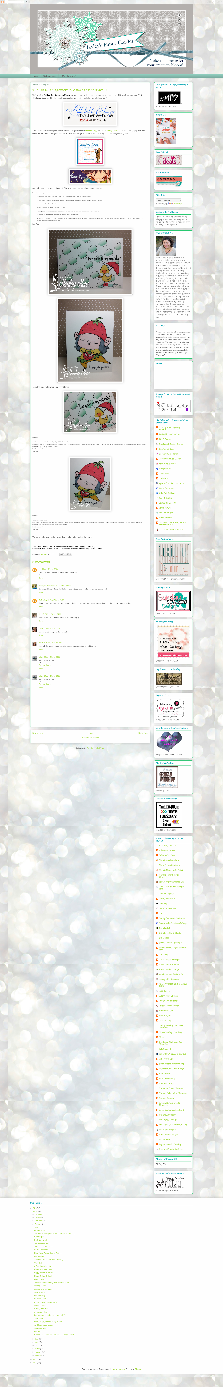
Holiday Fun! (39, 1256)
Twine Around (165, 517)
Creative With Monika (168, 454)
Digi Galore (164, 938)
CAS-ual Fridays (166, 893)
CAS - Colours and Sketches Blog (171, 887)
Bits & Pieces (164, 439)
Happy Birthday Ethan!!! (43, 1269)
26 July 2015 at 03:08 (53, 643)
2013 (35, 1363)
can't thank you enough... (43, 1325)
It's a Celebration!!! (41, 1250)
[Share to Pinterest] (70, 554)
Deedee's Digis (91, 131)
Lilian (41, 657)
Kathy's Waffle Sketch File (170, 1001)
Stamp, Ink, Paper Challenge (171, 1088)
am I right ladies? (40, 1305)
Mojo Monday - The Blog (170, 1032)
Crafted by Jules (166, 449)
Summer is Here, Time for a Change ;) (48, 1260)
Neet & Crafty (165, 498)
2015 (35, 1211)
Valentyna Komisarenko (48, 586)
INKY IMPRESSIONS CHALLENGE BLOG (173, 985)
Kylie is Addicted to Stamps (171, 483)
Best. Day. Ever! (40, 1240)
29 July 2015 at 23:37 (52, 657)
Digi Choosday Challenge (170, 933)
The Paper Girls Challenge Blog (173, 1124)
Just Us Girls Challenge (169, 996)
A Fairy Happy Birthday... (43, 1266)
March (37, 1349)
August (38, 1224)
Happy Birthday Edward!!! (43, 1273)
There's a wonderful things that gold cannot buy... (52, 1283)
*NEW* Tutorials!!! (68, 76)
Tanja (41, 628)
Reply (41, 578)
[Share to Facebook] (68, 554)
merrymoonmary (119, 1369)
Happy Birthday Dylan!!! (43, 1276)
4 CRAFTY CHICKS (167, 845)
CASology (163, 903)
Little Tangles (164, 1015)
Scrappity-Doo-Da (167, 503)
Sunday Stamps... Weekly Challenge (169, 1104)
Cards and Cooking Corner (171, 444)
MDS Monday (165, 1020)
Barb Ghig (43, 600)
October (38, 1217)
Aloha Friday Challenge (169, 865)
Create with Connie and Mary (172, 923)
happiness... (38, 1332)
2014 (35, 1359)
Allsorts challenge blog (169, 860)
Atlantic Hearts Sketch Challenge (169, 876)
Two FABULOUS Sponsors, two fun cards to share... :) (54, 1233)
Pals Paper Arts (166, 1049)
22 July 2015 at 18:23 (55, 600)
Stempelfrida (164, 508)
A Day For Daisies (167, 850)
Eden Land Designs (167, 463)
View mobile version (90, 738)
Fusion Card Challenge (169, 969)
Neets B (42, 643)
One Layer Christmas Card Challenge (171, 1043)
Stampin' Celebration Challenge (172, 1093)
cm (40, 569)
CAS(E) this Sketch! (167, 898)
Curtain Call (164, 928)
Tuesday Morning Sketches (171, 1149)
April (37, 1345)
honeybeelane (165, 468)
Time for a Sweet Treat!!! (43, 1247)
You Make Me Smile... (42, 1243)
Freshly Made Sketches (169, 964)
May (37, 1342)
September (39, 1221)
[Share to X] (65, 554)
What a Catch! (39, 1292)
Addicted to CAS (167, 855)
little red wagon (166, 1010)
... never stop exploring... (43, 1289)
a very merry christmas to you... (46, 1302)
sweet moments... (41, 1328)
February (38, 1352)
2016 (35, 1208)
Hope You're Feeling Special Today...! (48, 1253)
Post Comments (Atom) (95, 748)
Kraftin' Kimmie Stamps (169, 1005)
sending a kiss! (40, 1286)
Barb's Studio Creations (169, 434)
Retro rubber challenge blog (171, 1064)
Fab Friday (164, 954)
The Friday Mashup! (168, 1120)
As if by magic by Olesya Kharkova (170, 428)
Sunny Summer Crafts (171, 529)
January (38, 1355)
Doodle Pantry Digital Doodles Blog (172, 948)
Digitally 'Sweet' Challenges (170, 942)
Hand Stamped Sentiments (171, 974)
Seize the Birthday (167, 1078)
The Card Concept (167, 1115)
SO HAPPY (38, 1318)
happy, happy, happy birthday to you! (48, 1322)
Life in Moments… (166, 488)
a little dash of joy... (41, 1312)
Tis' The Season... (165, 1139)
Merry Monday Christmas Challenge (171, 1026)
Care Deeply (38, 1237)
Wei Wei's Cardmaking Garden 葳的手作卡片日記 (172, 523)
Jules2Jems (164, 473)
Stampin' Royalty (166, 1098)
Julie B (41, 614)
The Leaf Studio (44, 665)
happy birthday (39, 1296)
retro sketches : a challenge (171, 1068)
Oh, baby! (38, 1263)
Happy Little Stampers (169, 979)
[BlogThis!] (63, 554)
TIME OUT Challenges (168, 1134)
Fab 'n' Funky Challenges (169, 959)
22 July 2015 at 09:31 (66, 586)
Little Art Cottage (167, 493)
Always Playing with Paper (171, 870)
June (37, 1339)
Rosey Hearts (112, 131)
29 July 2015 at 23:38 (52, 676)
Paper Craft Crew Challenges (172, 1054)
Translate (177, 203)
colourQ (162, 913)
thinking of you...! (40, 1230)
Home (35, 76)
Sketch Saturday (166, 1083)
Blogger (138, 1369)
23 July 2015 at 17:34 (52, 628)
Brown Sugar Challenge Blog (171, 882)
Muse (161, 1037)
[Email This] (60, 554)
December (39, 1214)
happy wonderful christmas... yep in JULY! (50, 1315)
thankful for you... (40, 1279)
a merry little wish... (41, 1309)
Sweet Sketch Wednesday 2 (171, 1110)
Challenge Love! (49, 76)
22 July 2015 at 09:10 (50, 569)
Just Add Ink (164, 991)
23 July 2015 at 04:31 (53, 614)
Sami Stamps (164, 1073)
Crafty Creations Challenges (172, 918)
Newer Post (37, 733)
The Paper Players (167, 1129)
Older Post (143, 733)
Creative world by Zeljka (170, 459)
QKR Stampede (166, 1059)
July (37, 1227)
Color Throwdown (167, 908)
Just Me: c (163, 478)
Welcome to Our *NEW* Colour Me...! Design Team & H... (56, 1335)
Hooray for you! (40, 1299)
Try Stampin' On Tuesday (170, 1144)
